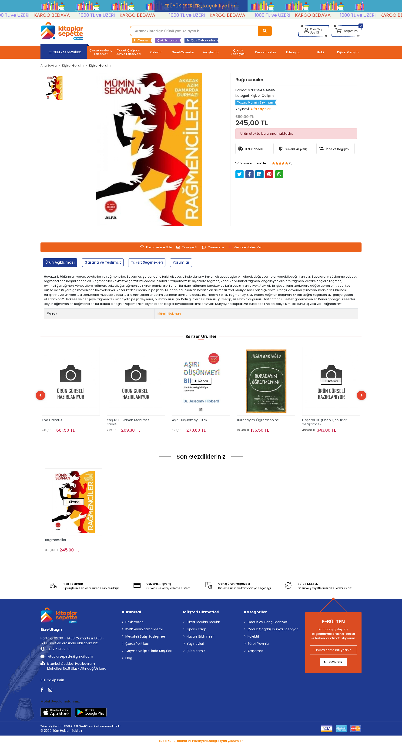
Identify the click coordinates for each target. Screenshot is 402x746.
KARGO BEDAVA (36, 15)
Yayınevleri (195, 643)
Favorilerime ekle (252, 163)
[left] (40, 395)
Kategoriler (255, 612)
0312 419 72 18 (58, 649)
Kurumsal (131, 612)
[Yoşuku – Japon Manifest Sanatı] (135, 381)
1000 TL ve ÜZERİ (81, 15)
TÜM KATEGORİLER (67, 52)
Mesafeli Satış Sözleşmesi (145, 636)
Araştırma (255, 651)
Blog (128, 658)
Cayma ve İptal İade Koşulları (148, 651)
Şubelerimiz (196, 651)
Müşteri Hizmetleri (201, 612)
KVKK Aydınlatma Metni (144, 629)
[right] (361, 395)
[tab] (60, 262)
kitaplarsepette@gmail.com (70, 656)
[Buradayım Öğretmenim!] (266, 381)
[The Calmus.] (70, 381)
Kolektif (253, 636)
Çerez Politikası (137, 643)
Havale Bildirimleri (200, 636)
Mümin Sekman (169, 313)
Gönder (335, 662)
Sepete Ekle (73, 439)
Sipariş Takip (196, 629)
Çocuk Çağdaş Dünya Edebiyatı (273, 629)
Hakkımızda (134, 622)
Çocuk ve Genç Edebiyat (268, 622)
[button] (347, 31)
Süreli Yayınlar (259, 643)
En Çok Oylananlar (201, 40)
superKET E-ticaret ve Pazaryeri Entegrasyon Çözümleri (201, 741)
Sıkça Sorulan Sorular (203, 622)
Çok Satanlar (167, 40)
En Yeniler (141, 40)
